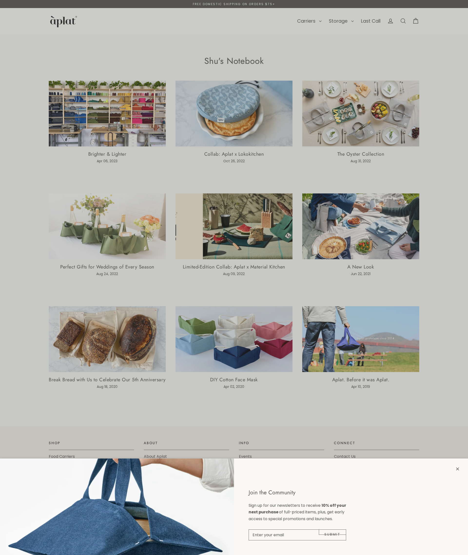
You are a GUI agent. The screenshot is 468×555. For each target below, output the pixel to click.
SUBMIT (332, 533)
